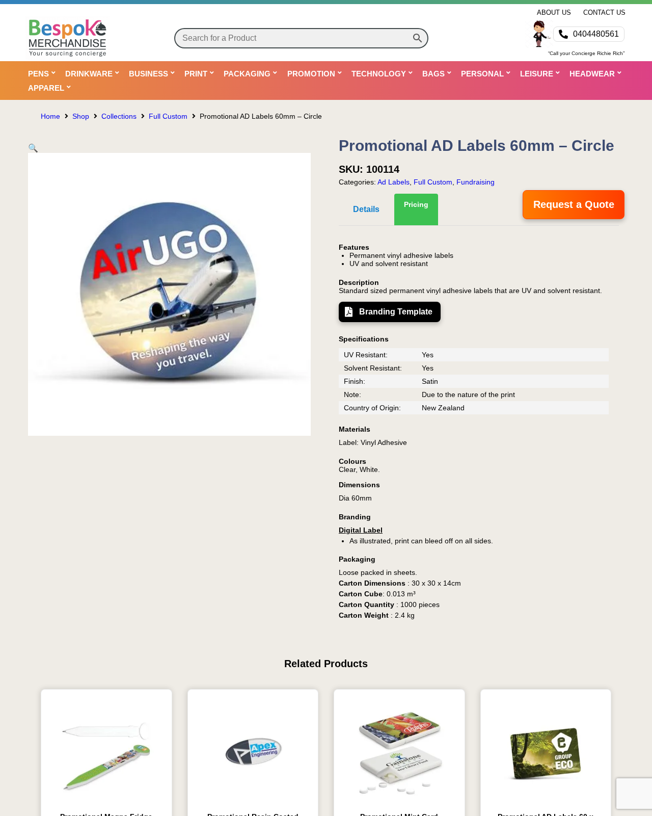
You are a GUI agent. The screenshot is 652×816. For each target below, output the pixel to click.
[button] (33, 148)
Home (50, 116)
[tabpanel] (479, 431)
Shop (80, 116)
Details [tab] (366, 209)
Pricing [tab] (416, 204)
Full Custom (168, 116)
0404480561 (596, 34)
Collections (119, 116)
